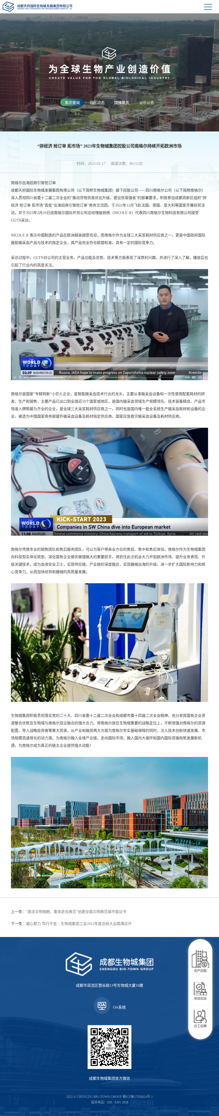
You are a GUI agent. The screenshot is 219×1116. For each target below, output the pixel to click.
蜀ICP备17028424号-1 (138, 1097)
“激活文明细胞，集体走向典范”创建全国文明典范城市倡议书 (68, 912)
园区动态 (97, 103)
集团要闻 (72, 103)
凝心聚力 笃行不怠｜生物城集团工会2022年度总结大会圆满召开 (71, 924)
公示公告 (146, 103)
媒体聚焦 (121, 103)
